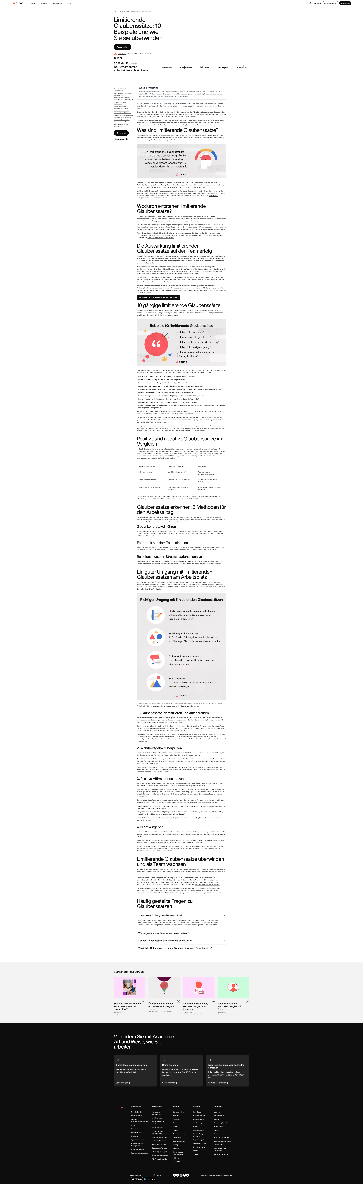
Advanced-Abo (136, 1132)
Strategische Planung (159, 1148)
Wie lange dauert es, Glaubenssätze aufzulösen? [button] (163, 933)
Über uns (217, 1112)
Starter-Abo (135, 1129)
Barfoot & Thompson (144, 290)
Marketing (176, 1115)
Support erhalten (199, 1115)
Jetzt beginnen (345, 3)
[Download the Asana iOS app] (137, 1179)
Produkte (33, 3)
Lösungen (44, 3)
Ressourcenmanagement (139, 1153)
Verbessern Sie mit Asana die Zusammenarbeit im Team (158, 297)
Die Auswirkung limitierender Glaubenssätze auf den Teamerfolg (123, 98)
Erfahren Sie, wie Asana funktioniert (207, 884)
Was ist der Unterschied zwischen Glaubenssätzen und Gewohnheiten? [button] (175, 948)
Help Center (197, 1112)
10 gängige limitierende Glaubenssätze (120, 103)
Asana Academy (198, 1119)
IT (173, 1123)
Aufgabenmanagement (160, 1155)
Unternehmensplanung (160, 1137)
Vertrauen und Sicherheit (222, 1141)
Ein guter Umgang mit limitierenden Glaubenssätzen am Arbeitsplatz (124, 116)
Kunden (216, 1119)
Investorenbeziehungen (222, 1137)
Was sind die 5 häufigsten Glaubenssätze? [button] (160, 915)
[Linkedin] (177, 1175)
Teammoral (200, 256)
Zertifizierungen (198, 1123)
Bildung (175, 1145)
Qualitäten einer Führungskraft (159, 842)
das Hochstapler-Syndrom (166, 221)
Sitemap (196, 1154)
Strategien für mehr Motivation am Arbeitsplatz (156, 282)
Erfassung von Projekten (160, 1152)
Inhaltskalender (157, 1118)
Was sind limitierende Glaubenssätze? (120, 89)
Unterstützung (57, 3)
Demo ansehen (120, 139)
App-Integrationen (137, 1140)
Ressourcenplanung (159, 1144)
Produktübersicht (137, 1112)
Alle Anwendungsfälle (159, 1159)
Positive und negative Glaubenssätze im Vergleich (122, 107)
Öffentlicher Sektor (179, 1141)
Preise (69, 3)
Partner (195, 1151)
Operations (176, 1119)
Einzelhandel (177, 1137)
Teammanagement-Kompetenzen (199, 428)
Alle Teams (176, 1162)
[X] (174, 1175)
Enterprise (134, 1136)
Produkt (175, 1126)
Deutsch (158, 1175)
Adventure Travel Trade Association (152, 888)
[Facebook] (184, 1175)
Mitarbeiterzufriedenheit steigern (206, 880)
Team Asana (122, 54)
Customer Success (199, 1143)
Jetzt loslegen (122, 1083)
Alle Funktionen (136, 1115)
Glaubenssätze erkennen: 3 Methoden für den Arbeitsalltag (122, 112)
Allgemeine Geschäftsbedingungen (212, 1175)
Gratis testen (121, 133)
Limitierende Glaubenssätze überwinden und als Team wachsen (123, 121)
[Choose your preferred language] (310, 3)
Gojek (197, 285)
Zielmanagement (157, 1127)
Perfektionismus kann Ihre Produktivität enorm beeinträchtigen (162, 767)
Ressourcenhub (198, 1130)
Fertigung (176, 1148)
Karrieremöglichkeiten (221, 1123)
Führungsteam (219, 1115)
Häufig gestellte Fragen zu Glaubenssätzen (121, 125)
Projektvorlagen (198, 1140)
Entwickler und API (199, 1147)
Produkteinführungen (159, 1141)
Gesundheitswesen (179, 1134)
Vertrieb (175, 1130)
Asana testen (122, 47)
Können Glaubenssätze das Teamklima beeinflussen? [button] (165, 940)
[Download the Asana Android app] (149, 1179)
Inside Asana (218, 1126)
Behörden (176, 1158)
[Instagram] (181, 1175)
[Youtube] (187, 1175)
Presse (216, 1134)
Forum (195, 1126)
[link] (116, 12)
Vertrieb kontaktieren (330, 3)
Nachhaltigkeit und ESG (222, 1154)
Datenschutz (218, 1145)
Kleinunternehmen (179, 1112)
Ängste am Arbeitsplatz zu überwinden (160, 237)
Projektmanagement (138, 1149)
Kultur (216, 1130)
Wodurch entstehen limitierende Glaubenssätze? (123, 94)
